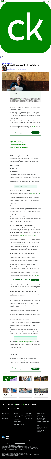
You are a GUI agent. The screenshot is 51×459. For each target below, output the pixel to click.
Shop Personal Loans (6, 62)
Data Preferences (29, 418)
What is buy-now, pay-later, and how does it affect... (9, 395)
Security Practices (17, 419)
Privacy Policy (28, 413)
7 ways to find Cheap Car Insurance (42, 423)
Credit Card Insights (41, 413)
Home (3, 60)
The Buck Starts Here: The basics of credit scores (9, 383)
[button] (50, 1)
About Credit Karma (5, 413)
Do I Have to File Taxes (41, 416)
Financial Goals (40, 415)
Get (0, 57)
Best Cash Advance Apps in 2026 (40, 383)
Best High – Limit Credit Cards (43, 421)
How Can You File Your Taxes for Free (19, 425)
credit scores (32, 193)
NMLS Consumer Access (21, 443)
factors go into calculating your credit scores (24, 341)
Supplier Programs (5, 418)
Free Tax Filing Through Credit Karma (19, 417)
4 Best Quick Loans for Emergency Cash (41, 419)
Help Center (16, 413)
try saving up (24, 284)
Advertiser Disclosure (14, 104)
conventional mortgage (19, 244)
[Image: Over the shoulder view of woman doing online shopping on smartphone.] (10, 390)
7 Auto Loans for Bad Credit (42, 425)
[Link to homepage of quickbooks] (26, 404)
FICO (14, 160)
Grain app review (23, 394)
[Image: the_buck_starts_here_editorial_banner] (10, 378)
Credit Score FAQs (40, 433)
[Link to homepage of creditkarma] (18, 404)
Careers (3, 415)
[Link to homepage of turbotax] (10, 404)
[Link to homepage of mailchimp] (33, 404)
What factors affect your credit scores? (21, 186)
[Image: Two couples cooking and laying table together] (25, 378)
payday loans (33, 126)
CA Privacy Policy (29, 415)
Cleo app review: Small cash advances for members (41, 395)
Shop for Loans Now (35, 132)
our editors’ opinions (18, 99)
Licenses (16, 443)
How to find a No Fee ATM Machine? (42, 428)
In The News (4, 416)
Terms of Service (29, 416)
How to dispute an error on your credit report (22, 338)
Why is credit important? (24, 383)
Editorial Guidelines (17, 421)
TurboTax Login (16, 422)
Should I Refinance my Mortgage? (41, 431)
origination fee (36, 275)
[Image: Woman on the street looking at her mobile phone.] (25, 390)
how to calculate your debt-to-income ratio (27, 235)
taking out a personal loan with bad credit (20, 360)
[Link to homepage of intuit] (4, 404)
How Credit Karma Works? (18, 415)
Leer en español (23, 69)
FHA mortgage (29, 239)
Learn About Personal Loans (7, 63)
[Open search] (48, 1)
